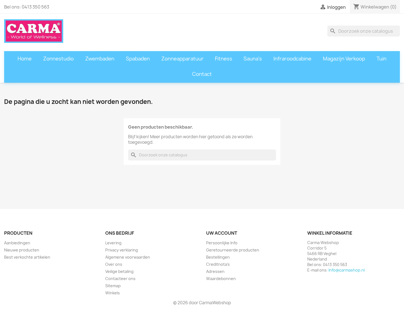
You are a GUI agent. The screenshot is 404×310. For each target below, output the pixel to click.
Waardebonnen (221, 278)
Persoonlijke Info (221, 242)
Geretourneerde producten (232, 250)
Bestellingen (218, 257)
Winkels (112, 292)
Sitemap (113, 285)
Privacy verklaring (121, 250)
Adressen (215, 271)
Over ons (113, 264)
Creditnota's (218, 264)
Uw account (221, 233)
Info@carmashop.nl (346, 270)
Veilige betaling (119, 271)
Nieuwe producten (21, 250)
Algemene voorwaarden (127, 257)
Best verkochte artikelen (27, 257)
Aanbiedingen (17, 242)
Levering (113, 242)
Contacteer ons (120, 278)
